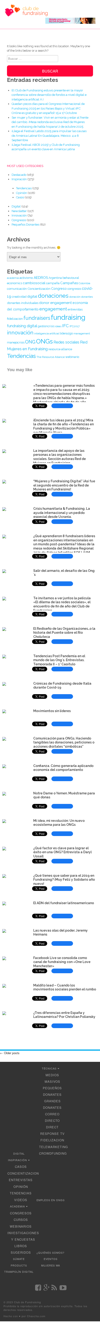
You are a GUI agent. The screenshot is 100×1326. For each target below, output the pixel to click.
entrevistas (75, 309)
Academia (17, 1206)
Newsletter (19, 211)
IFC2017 (75, 326)
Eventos (50, 1259)
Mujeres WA (50, 1265)
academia (13, 278)
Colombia (84, 283)
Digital (16, 206)
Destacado (19, 175)
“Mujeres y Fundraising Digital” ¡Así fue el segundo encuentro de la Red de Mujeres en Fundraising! (64, 485)
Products (19, 1265)
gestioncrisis (46, 326)
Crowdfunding (53, 1153)
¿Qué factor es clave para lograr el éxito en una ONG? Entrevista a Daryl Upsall (62, 852)
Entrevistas (21, 1180)
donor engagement (55, 303)
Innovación (19, 215)
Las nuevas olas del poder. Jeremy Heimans (60, 932)
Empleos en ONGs (51, 1200)
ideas (58, 326)
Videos (20, 1200)
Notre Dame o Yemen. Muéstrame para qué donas (64, 795)
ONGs (44, 341)
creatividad (19, 296)
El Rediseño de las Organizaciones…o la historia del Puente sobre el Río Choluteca (64, 633)
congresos (74, 288)
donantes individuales (22, 303)
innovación (20, 333)
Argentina (55, 278)
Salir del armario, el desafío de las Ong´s (64, 573)
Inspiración (19, 179)
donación (74, 296)
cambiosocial (34, 283)
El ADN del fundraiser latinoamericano (63, 903)
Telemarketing (53, 1147)
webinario (72, 357)
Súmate (19, 1259)
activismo (26, 278)
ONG (30, 342)
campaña (53, 283)
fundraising (68, 317)
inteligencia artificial (46, 333)
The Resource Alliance (51, 357)
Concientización (38, 288)
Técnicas (49, 1068)
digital (32, 296)
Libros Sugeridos (21, 1249)
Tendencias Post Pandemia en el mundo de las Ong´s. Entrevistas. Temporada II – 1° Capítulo (59, 660)
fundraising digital (22, 326)
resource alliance (60, 349)
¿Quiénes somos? (50, 1252)
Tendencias (24, 188)
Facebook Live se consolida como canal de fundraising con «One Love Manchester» (61, 962)
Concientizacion (23, 1173)
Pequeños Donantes (25, 224)
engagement (53, 309)
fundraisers (36, 318)
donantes (87, 296)
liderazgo (66, 333)
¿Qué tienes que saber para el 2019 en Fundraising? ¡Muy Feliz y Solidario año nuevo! (64, 880)
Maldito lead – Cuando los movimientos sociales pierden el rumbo (64, 987)
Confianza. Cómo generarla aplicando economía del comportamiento (63, 768)
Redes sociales (66, 342)
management (81, 333)
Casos (20, 197)
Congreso (59, 288)
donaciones (53, 295)
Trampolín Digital (18, 1271)
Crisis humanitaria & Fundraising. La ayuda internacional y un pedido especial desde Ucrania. (61, 513)
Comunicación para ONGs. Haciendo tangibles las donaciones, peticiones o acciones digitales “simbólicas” (63, 742)
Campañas (69, 283)
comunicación (17, 288)
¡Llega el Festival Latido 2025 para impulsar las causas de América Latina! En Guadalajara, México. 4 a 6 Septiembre (49, 135)
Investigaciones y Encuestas (23, 1236)
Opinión (21, 193)
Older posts (10, 1053)
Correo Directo (52, 1117)
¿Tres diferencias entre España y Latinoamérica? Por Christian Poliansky (64, 1015)
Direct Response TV (52, 1130)
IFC (65, 325)
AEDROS (41, 278)
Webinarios (21, 1226)
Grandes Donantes (52, 1104)
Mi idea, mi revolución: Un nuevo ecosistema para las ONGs (59, 823)
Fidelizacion (52, 1140)
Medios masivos (52, 1078)
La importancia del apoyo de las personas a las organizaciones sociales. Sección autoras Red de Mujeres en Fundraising (59, 457)
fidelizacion (15, 318)
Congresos (19, 220)
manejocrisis (15, 342)
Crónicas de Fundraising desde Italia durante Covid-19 (62, 686)
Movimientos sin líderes (52, 711)
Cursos (21, 1219)
